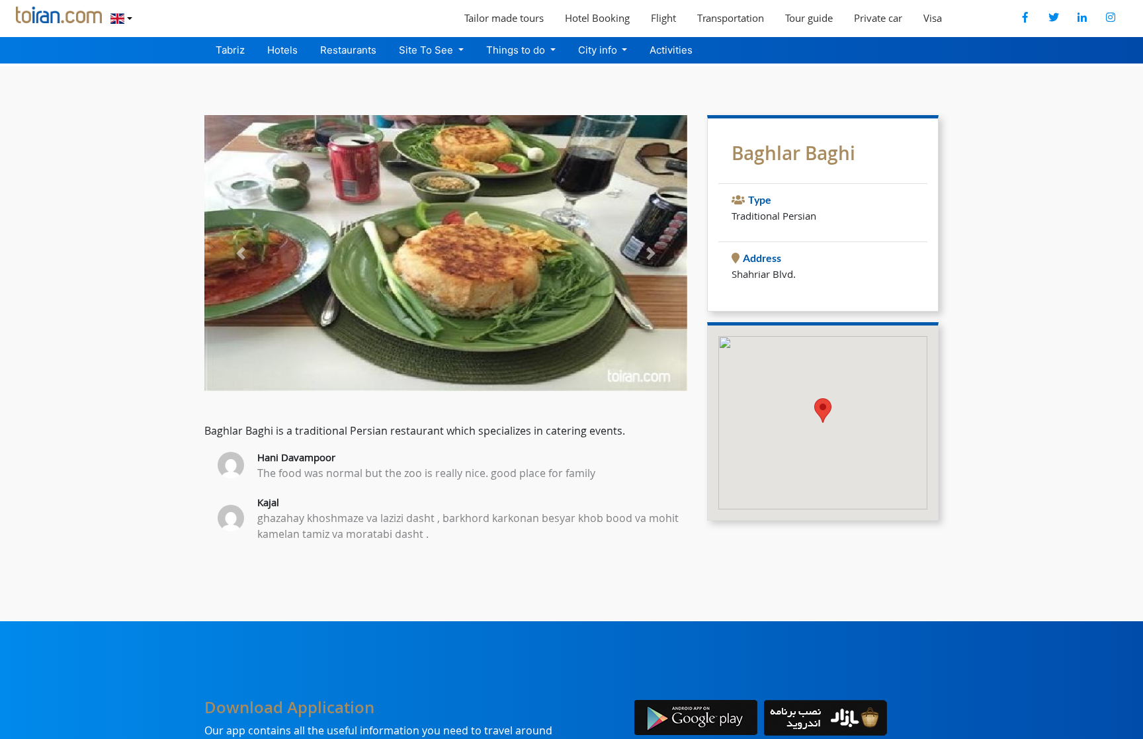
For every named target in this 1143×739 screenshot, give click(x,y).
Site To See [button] (427, 50)
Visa (932, 17)
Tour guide (809, 17)
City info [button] (599, 50)
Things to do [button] (517, 50)
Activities (671, 50)
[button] (240, 253)
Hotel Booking (597, 17)
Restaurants (348, 50)
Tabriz (230, 50)
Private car (878, 17)
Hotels (282, 50)
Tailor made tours (504, 17)
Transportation (730, 17)
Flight (663, 17)
